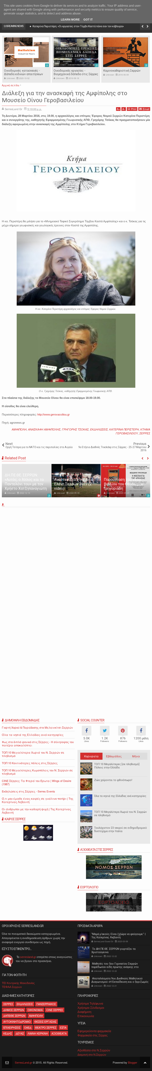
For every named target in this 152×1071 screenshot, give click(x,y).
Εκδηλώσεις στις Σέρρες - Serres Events (28, 791)
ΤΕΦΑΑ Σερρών (12, 986)
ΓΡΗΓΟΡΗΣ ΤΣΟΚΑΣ (75, 429)
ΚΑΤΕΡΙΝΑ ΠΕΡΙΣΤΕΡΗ (124, 429)
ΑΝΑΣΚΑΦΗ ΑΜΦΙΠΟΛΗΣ (44, 429)
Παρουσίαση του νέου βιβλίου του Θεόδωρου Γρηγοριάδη (123, 484)
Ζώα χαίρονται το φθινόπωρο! (113, 780)
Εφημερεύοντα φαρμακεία (94, 1031)
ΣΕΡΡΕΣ (144, 433)
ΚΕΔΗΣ (7, 1033)
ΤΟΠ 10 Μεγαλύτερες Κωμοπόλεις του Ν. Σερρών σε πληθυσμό (37, 771)
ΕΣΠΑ (63, 1027)
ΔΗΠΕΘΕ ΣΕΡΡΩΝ (14, 1016)
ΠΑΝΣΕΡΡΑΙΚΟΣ (46, 1004)
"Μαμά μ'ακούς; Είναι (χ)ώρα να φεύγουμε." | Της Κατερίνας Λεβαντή (118, 935)
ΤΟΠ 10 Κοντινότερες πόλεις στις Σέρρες (29, 763)
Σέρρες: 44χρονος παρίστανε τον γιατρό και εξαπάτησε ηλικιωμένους (74, 26)
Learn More (70, 19)
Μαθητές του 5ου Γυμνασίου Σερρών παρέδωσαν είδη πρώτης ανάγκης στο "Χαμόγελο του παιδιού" (115, 967)
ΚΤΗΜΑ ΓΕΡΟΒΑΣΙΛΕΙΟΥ (133, 431)
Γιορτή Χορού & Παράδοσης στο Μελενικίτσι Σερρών (37, 727)
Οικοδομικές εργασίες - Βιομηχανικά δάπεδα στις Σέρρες (26, 72)
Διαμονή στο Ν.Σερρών (91, 1054)
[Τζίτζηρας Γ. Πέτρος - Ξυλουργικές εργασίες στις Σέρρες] (125, 52)
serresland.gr (28, 956)
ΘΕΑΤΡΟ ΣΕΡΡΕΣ (45, 1027)
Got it (88, 19)
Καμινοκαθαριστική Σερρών (72, 70)
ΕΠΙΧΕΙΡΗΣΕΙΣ (11, 1027)
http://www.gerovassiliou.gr (53, 414)
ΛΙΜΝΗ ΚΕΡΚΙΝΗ (38, 1033)
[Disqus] (76, 560)
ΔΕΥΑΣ (20, 1033)
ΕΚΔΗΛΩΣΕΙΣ (99, 429)
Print (133, 109)
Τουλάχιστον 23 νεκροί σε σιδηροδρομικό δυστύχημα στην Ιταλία (120, 829)
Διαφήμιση (84, 1011)
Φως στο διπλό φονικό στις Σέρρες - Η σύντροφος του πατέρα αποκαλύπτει (38, 743)
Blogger (132, 1062)
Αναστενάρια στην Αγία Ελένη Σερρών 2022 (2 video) (73, 484)
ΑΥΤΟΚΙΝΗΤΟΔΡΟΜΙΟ (17, 1021)
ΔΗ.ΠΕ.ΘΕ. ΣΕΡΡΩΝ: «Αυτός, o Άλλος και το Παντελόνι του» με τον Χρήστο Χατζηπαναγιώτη (26, 482)
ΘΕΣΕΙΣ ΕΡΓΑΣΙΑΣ (45, 1021)
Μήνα (136, 756)
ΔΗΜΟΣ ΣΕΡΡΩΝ (13, 1010)
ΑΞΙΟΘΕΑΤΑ (59, 1033)
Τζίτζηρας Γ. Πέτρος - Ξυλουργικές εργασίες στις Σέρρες (121, 74)
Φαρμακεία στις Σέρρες (92, 1035)
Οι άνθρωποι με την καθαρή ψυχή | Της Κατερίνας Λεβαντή (36, 810)
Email (146, 109)
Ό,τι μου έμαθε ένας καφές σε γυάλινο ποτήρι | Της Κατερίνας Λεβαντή (37, 800)
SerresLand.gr (23, 1062)
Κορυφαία (91, 756)
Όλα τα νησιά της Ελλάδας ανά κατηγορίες (120, 796)
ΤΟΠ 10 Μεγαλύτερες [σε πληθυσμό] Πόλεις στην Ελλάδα (116, 765)
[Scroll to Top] (145, 1062)
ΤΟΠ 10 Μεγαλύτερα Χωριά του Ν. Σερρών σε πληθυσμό (33, 754)
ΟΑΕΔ (27, 1027)
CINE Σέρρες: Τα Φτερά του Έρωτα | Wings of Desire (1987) (36, 782)
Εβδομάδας (114, 756)
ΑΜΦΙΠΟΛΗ (19, 429)
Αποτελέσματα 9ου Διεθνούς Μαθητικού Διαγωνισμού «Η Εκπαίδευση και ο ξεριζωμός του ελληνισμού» (119, 982)
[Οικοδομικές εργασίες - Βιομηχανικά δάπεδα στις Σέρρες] (26, 52)
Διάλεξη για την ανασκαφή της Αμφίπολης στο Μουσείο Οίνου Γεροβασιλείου (64, 97)
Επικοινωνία (85, 1016)
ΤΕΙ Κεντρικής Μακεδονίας (18, 983)
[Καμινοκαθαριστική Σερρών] (76, 52)
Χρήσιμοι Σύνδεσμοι (90, 1007)
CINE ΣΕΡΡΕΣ (54, 1010)
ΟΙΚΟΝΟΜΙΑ (35, 1010)
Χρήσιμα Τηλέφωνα (90, 1003)
